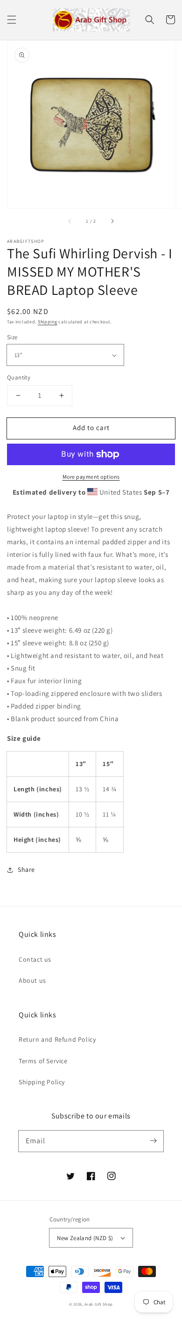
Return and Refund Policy (57, 1039)
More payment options (91, 476)
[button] (11, 19)
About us (32, 980)
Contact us (35, 959)
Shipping (47, 322)
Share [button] (26, 869)
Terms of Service (43, 1061)
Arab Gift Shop (98, 1304)
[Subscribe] (153, 1141)
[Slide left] (70, 221)
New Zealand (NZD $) (85, 1238)
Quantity (18, 377)
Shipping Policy (42, 1082)
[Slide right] (112, 221)
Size (12, 337)
